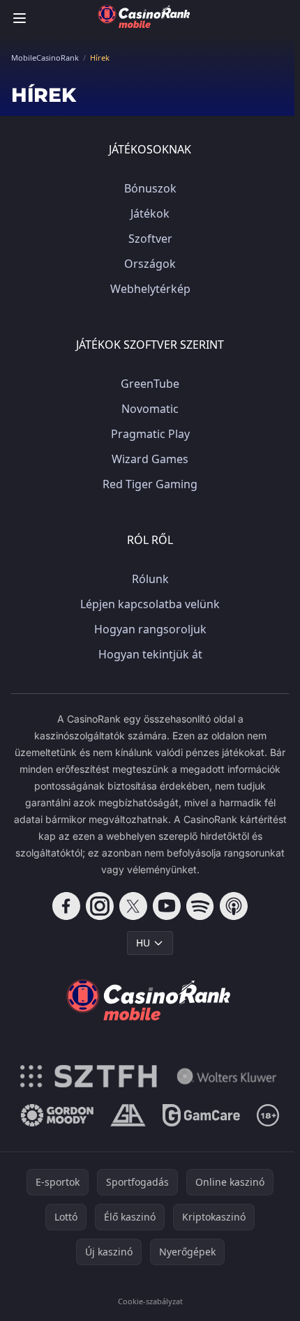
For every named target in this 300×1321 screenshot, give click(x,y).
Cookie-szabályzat (150, 1301)
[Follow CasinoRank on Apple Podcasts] (234, 906)
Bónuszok (150, 188)
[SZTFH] (89, 1076)
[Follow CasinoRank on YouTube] (167, 906)
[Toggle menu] (19, 18)
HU (143, 942)
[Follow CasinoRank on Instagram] (100, 906)
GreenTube (150, 383)
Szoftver (150, 238)
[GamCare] (201, 1115)
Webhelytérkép (150, 288)
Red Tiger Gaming (150, 484)
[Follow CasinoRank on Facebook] (66, 906)
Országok (150, 263)
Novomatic (150, 408)
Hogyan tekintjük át (150, 654)
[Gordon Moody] (57, 1115)
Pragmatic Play (150, 433)
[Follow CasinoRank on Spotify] (200, 906)
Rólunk (150, 579)
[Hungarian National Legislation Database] (227, 1076)
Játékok (150, 213)
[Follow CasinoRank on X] (133, 906)
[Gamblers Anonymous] (128, 1115)
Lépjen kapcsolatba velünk (150, 604)
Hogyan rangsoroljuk (150, 629)
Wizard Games (150, 459)
